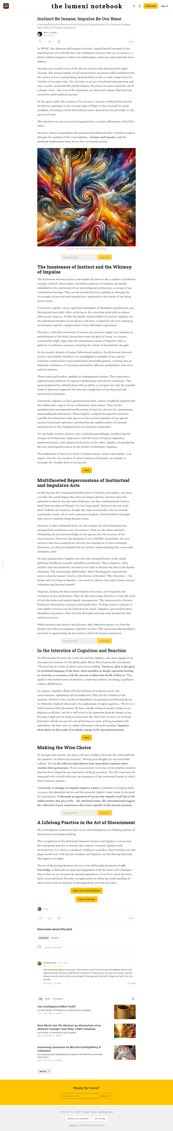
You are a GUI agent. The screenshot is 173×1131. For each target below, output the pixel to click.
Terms (94, 1111)
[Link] (33, 269)
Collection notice (105, 1111)
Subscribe (151, 6)
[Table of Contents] (3, 565)
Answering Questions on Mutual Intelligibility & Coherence (69, 1048)
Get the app (99, 1118)
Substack (73, 1125)
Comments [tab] (44, 938)
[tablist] (49, 938)
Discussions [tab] (58, 999)
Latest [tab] (47, 999)
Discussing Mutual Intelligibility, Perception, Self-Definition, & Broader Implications (70, 1055)
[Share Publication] (139, 6)
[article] (86, 1012)
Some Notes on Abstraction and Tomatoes (56, 1032)
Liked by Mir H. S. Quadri (55, 966)
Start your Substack (79, 1118)
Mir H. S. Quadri (50, 33)
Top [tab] (40, 999)
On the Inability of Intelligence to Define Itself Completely (64, 1010)
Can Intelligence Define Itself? (56, 1006)
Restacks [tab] (55, 938)
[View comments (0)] (63, 1063)
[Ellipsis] (134, 963)
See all (42, 1071)
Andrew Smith (49, 962)
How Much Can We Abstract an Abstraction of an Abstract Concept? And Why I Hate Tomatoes (69, 1027)
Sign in (164, 6)
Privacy (86, 1111)
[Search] (134, 6)
